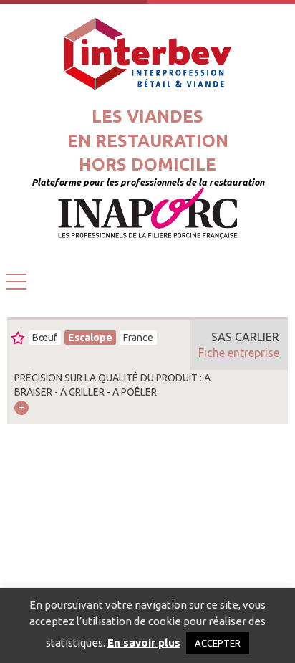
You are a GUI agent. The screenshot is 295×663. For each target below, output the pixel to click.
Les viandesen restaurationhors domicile (147, 140)
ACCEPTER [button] (218, 643)
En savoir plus (143, 642)
